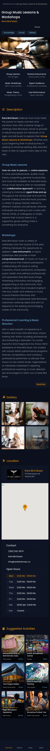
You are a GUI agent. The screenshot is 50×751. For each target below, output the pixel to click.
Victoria (13, 4)
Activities (6, 4)
